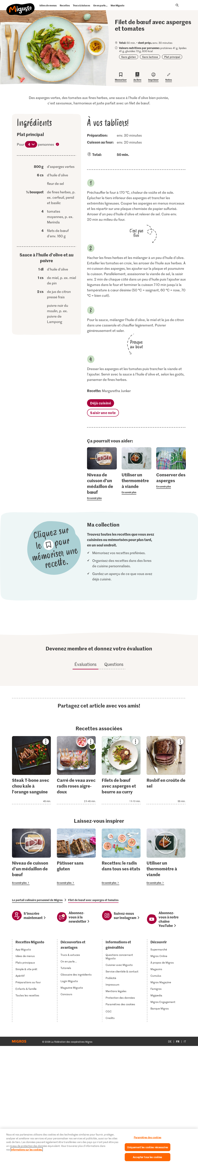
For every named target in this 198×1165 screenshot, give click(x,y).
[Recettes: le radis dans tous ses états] (121, 857)
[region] (99, 1147)
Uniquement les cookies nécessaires (147, 1147)
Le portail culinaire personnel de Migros (37, 900)
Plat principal (172, 57)
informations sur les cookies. (26, 1149)
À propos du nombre (58, 145)
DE (170, 1041)
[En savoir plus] (102, 486)
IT (185, 1041)
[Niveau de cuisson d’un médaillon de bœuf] (31, 857)
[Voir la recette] (31, 770)
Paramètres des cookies (120, 1004)
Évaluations (85, 664)
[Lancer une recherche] (177, 5)
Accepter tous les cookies (147, 1157)
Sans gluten (128, 57)
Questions (113, 664)
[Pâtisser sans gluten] (76, 857)
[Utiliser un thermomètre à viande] (166, 857)
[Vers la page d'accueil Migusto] (20, 6)
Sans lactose (150, 57)
